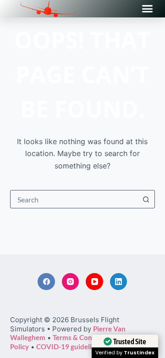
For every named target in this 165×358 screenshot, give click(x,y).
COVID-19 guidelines (69, 346)
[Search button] (145, 199)
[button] (147, 8)
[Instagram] (70, 282)
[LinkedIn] (118, 282)
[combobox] (74, 199)
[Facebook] (46, 282)
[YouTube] (94, 282)
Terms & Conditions (83, 337)
